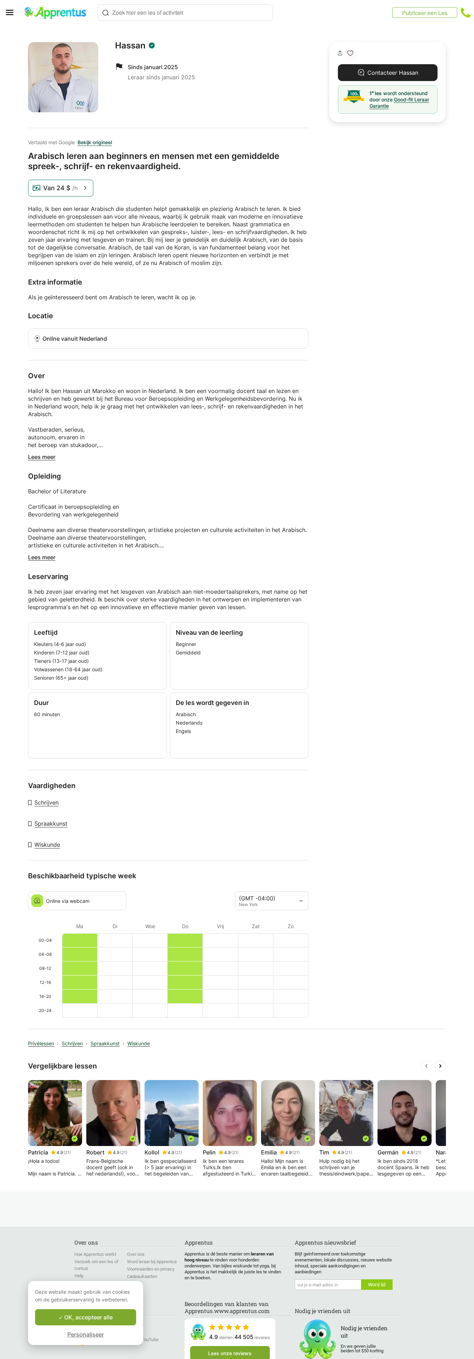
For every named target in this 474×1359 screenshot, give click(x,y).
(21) (67, 1152)
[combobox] (185, 12)
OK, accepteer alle (88, 1317)
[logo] (58, 12)
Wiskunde (47, 844)
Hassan (130, 45)
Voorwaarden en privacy (150, 1269)
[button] (350, 53)
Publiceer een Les (424, 13)
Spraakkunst (50, 823)
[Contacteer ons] (465, 13)
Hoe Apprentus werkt (95, 1254)
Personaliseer (85, 1334)
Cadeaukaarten (142, 1276)
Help (79, 1275)
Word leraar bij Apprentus (152, 1261)
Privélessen (41, 1043)
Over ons (136, 1254)
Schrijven (46, 802)
